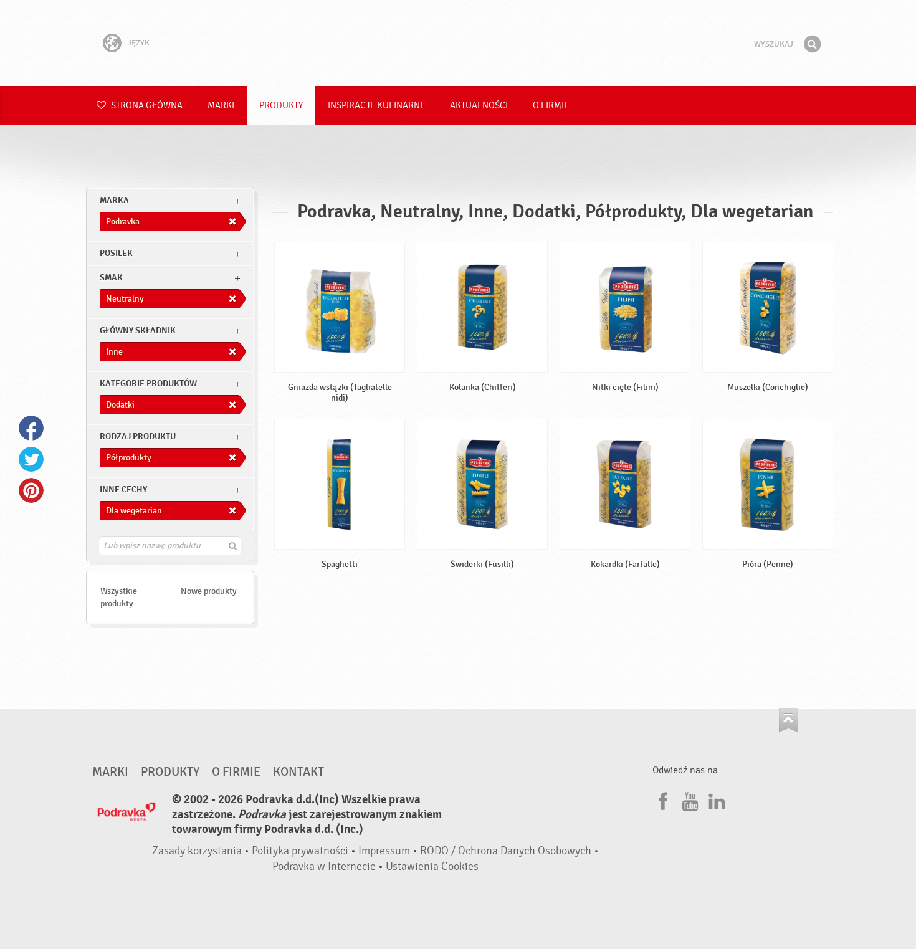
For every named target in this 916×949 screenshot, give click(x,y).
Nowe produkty (209, 591)
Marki (221, 105)
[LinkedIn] (715, 799)
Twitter (31, 459)
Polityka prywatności (300, 850)
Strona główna (146, 105)
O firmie (551, 105)
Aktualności (479, 105)
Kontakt (298, 772)
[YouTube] (688, 799)
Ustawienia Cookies (432, 866)
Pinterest (31, 490)
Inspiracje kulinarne (376, 105)
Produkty (281, 105)
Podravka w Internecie (324, 866)
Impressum (384, 850)
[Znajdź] (812, 44)
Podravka (458, 43)
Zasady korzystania (197, 850)
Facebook (31, 428)
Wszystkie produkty (118, 597)
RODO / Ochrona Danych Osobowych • (509, 850)
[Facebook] (661, 799)
